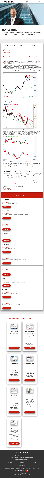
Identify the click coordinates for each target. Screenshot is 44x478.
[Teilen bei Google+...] (20, 452)
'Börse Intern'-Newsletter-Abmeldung (22, 455)
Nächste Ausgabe (6, 50)
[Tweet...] (18, 452)
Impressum (34, 463)
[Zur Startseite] (9, 2)
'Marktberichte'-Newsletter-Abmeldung (22, 459)
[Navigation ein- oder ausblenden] (39, 1)
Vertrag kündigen (22, 465)
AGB (10, 463)
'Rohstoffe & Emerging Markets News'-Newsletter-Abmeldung (22, 457)
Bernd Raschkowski (15, 337)
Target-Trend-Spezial (13, 183)
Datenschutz (22, 463)
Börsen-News (10, 37)
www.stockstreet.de (7, 189)
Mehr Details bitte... (14, 347)
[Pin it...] (23, 452)
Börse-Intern (17, 37)
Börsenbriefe (22, 462)
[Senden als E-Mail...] (27, 452)
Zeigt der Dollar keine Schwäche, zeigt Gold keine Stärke (15, 38)
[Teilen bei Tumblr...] (21, 452)
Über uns (34, 462)
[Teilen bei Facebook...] (16, 452)
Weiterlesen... (6, 206)
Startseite (4, 37)
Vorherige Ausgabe (6, 52)
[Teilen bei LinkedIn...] (25, 452)
